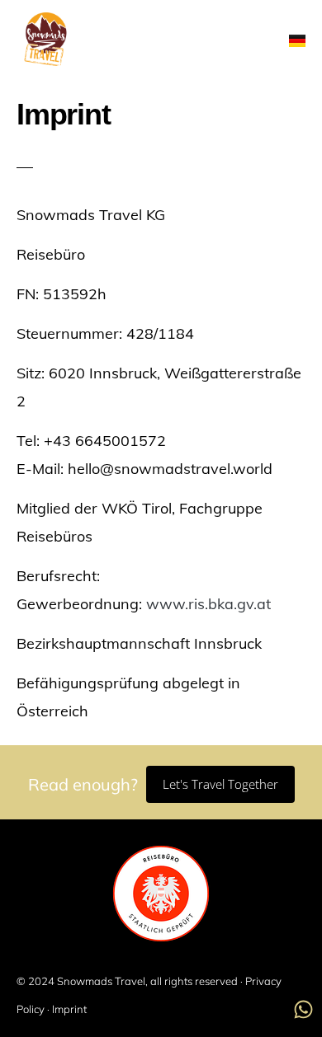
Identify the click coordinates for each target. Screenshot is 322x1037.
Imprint (69, 1009)
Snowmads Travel (101, 981)
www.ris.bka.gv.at (208, 603)
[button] (258, 40)
